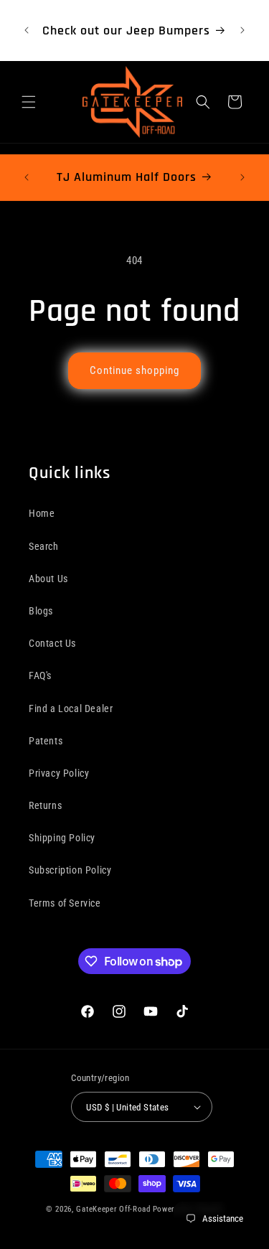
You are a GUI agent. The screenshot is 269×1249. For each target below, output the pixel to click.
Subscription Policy (70, 870)
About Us (48, 578)
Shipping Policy (62, 837)
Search (44, 546)
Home (42, 513)
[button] (28, 102)
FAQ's (40, 675)
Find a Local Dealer (71, 708)
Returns (45, 805)
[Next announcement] (242, 30)
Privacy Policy (59, 773)
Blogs (41, 611)
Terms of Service (65, 903)
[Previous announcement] (26, 30)
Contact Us (52, 643)
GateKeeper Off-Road (113, 1209)
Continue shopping (134, 370)
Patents (45, 741)
